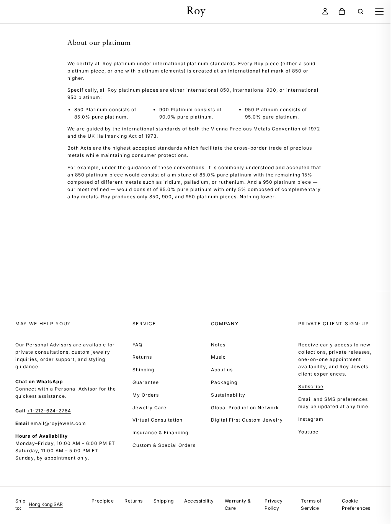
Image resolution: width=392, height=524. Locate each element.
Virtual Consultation (157, 420)
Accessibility (199, 501)
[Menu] (379, 11)
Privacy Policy (274, 504)
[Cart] (341, 11)
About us (222, 369)
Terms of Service (311, 504)
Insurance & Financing (160, 432)
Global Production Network (245, 407)
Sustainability (228, 395)
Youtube (308, 432)
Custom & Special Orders (164, 445)
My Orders (145, 395)
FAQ (137, 345)
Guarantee (145, 382)
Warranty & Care (238, 504)
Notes (218, 345)
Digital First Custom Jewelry (247, 420)
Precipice (102, 501)
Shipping (143, 369)
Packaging (224, 382)
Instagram (310, 419)
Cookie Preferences (356, 504)
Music (218, 357)
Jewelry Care (149, 407)
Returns (142, 357)
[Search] (360, 11)
